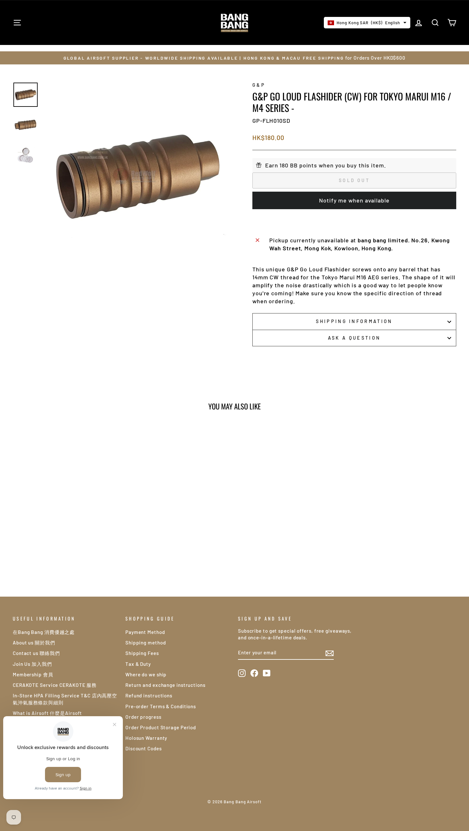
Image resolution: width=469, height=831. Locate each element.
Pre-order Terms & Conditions (160, 706)
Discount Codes (143, 748)
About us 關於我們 (34, 642)
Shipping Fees (142, 653)
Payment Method (145, 632)
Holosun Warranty (146, 738)
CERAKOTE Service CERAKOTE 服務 (55, 685)
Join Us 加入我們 (32, 664)
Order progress (143, 717)
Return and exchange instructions (165, 685)
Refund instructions (148, 695)
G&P (258, 85)
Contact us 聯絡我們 (36, 653)
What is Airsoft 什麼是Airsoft (47, 713)
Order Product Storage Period (160, 727)
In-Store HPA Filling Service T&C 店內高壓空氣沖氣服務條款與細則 (65, 699)
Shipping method (145, 642)
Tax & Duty (138, 664)
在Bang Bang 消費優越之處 (44, 632)
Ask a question (354, 338)
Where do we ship (146, 674)
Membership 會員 (33, 674)
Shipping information (354, 321)
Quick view (65, 524)
